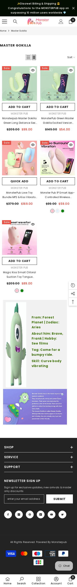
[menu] (4, 21)
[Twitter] (62, 514)
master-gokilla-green (63, 211)
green (22, 291)
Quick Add (19, 181)
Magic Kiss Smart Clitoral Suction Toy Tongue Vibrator (19, 275)
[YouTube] (51, 514)
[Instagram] (19, 514)
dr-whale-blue (57, 211)
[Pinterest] (30, 514)
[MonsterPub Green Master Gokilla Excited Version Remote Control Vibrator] (57, 83)
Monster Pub (19, 113)
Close (73, 8)
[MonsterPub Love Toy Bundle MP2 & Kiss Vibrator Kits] (19, 158)
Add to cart (19, 107)
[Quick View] (33, 70)
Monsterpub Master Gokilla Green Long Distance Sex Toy (19, 121)
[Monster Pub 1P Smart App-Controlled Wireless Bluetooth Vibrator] (57, 158)
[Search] (15, 21)
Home (3, 30)
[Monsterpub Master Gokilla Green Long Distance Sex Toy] (19, 83)
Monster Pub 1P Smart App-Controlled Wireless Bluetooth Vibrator (57, 195)
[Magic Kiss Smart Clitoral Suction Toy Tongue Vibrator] (19, 237)
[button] (28, 57)
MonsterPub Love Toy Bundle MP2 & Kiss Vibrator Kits (19, 195)
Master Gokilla (19, 30)
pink (17, 291)
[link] (21, 580)
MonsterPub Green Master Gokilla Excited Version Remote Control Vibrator (57, 121)
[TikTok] (41, 514)
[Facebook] (8, 514)
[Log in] (61, 21)
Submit (59, 499)
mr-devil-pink (52, 211)
